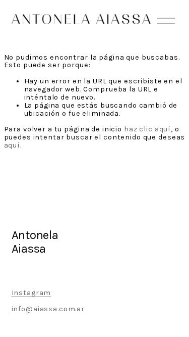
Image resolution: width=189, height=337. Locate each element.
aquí (12, 145)
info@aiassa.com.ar (48, 309)
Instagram (31, 293)
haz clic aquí (147, 129)
